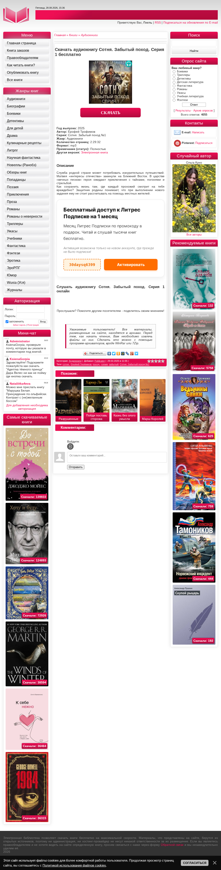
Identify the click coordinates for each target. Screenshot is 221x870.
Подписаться (203, 143)
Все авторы (194, 234)
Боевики (182, 71)
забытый (113, 364)
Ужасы (181, 92)
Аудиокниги (75, 361)
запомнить (16, 321)
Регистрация (33, 325)
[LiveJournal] (127, 353)
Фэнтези (182, 100)
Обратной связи (172, 844)
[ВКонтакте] (109, 353)
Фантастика (184, 85)
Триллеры (183, 74)
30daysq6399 (82, 263)
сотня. (66, 364)
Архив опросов (203, 110)
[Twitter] (114, 353)
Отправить (76, 467)
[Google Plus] (132, 353)
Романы (182, 89)
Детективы (184, 78)
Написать (198, 132)
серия (104, 364)
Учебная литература (190, 96)
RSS (158, 22)
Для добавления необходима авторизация (27, 406)
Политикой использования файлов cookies (74, 865)
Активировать (131, 264)
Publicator (100, 361)
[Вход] (70, 446)
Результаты (183, 110)
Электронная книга (94, 152)
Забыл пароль (19, 325)
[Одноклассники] (118, 353)
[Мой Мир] (123, 353)
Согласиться (194, 863)
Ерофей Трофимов (81, 364)
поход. (96, 364)
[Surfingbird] (136, 353)
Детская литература (190, 82)
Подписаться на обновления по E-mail (190, 22)
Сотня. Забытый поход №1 (134, 364)
